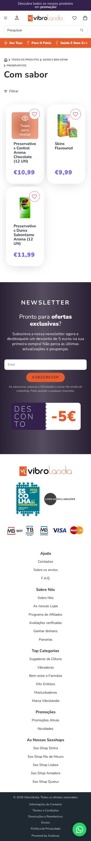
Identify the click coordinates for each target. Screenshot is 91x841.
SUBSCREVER (45, 377)
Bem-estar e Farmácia (45, 675)
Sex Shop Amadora (45, 773)
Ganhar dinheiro (45, 631)
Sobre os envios (45, 570)
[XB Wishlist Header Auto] (74, 18)
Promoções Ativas (45, 720)
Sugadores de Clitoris (45, 659)
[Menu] (5, 18)
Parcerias (45, 639)
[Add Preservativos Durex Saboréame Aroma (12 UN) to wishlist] (34, 196)
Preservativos (16, 65)
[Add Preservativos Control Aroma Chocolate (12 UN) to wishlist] (34, 114)
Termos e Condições (46, 810)
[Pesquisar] (82, 30)
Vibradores (45, 667)
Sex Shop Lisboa (45, 765)
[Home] (6, 60)
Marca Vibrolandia (45, 700)
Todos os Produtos (25, 59)
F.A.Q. (45, 578)
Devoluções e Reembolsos (45, 816)
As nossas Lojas (45, 606)
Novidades (45, 728)
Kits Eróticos (45, 684)
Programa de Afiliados (45, 614)
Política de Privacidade (45, 829)
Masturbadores (45, 692)
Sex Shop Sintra (45, 748)
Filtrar (13, 91)
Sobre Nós (46, 597)
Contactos (45, 561)
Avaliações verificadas (45, 622)
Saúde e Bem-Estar (55, 59)
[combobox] (42, 30)
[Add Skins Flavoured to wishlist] (75, 114)
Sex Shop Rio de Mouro (46, 756)
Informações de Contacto (45, 804)
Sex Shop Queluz (46, 781)
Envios (45, 822)
